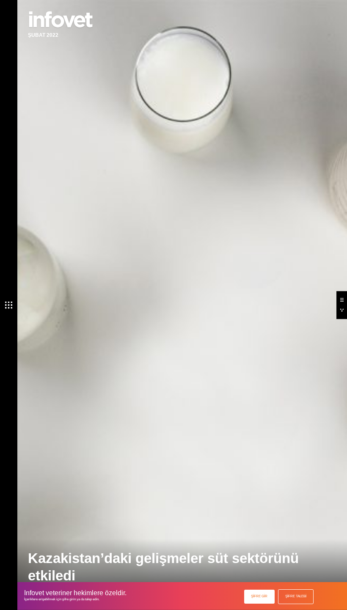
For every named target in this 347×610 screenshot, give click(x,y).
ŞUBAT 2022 (43, 35)
